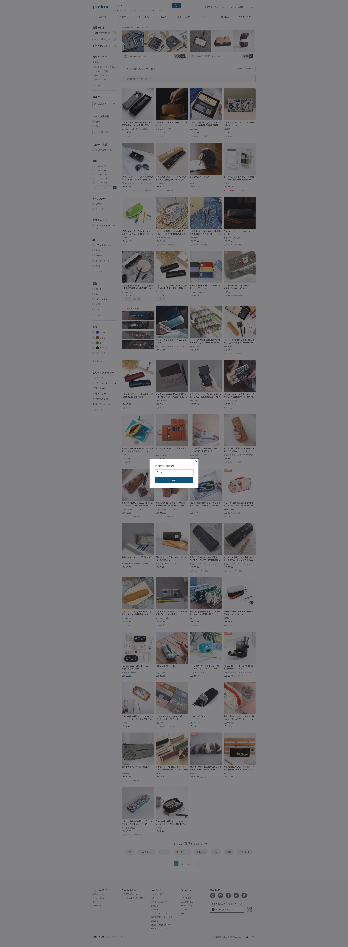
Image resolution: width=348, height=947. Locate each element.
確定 (174, 479)
